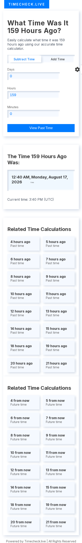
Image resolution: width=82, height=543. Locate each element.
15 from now (56, 489)
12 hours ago (21, 313)
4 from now (20, 402)
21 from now (56, 524)
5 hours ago (56, 243)
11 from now (55, 454)
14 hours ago (21, 330)
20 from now (21, 524)
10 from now (21, 454)
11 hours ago (56, 296)
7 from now (55, 420)
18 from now (21, 506)
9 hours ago (56, 278)
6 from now (20, 420)
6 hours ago (20, 261)
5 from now (55, 402)
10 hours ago (21, 296)
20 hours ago (22, 365)
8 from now (20, 437)
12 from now (21, 472)
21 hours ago (56, 365)
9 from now (55, 437)
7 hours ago (56, 261)
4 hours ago (20, 243)
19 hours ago (56, 348)
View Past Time (41, 128)
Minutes (13, 107)
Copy (32, 182)
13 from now (56, 472)
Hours (11, 88)
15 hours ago (56, 330)
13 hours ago (56, 313)
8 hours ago (20, 278)
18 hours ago (21, 348)
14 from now (21, 489)
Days (11, 69)
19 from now (56, 506)
